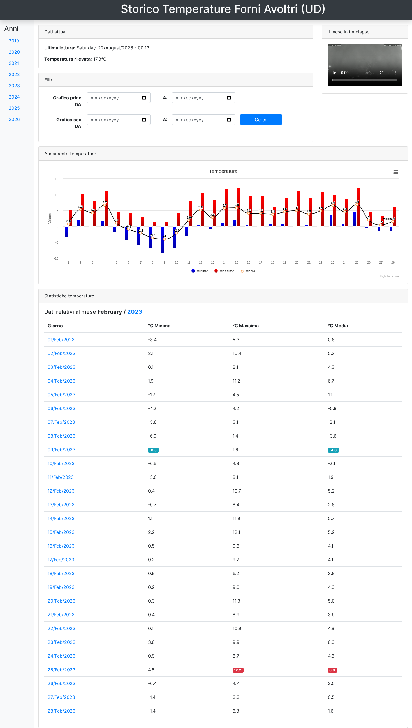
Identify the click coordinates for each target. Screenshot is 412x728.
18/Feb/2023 (61, 573)
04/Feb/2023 (61, 381)
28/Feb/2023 (61, 711)
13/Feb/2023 (61, 504)
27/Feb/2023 (61, 697)
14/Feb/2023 (61, 518)
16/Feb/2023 (61, 546)
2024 (14, 97)
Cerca (261, 119)
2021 (14, 63)
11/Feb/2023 (61, 477)
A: (165, 97)
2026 (14, 119)
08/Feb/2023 (61, 436)
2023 (14, 85)
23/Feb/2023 (61, 642)
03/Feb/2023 (61, 367)
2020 (14, 52)
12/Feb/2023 (61, 491)
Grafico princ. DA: (68, 101)
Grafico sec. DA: (69, 123)
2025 (14, 108)
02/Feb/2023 (61, 353)
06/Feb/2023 (61, 408)
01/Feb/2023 (61, 339)
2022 (14, 74)
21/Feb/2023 (61, 614)
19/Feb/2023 (61, 587)
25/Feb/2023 (61, 669)
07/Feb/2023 (61, 422)
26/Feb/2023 (61, 683)
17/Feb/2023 (61, 559)
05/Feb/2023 (61, 394)
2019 (14, 41)
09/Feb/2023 (61, 449)
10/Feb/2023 (61, 463)
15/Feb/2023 (61, 532)
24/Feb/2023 (61, 656)
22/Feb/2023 (61, 628)
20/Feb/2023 (61, 601)
